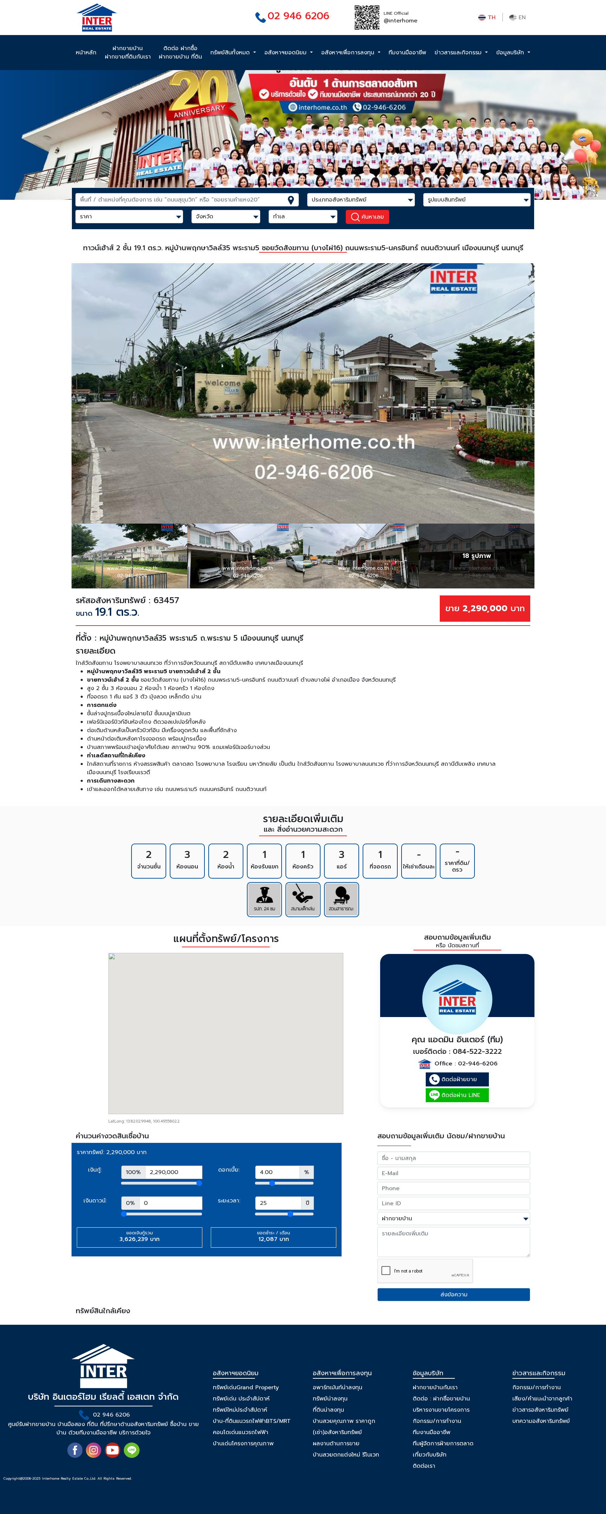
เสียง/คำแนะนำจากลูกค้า (542, 1398)
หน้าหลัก (86, 52)
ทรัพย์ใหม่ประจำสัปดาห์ (240, 1410)
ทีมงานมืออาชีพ (407, 52)
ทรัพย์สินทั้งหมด (231, 52)
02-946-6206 (478, 1063)
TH (491, 17)
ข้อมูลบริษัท (511, 52)
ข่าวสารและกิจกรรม (459, 52)
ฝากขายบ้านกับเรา (435, 1387)
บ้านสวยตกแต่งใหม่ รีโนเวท (346, 1455)
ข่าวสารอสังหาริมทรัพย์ (540, 1410)
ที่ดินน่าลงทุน (328, 1410)
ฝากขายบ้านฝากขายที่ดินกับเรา (128, 52)
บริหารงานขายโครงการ (441, 1410)
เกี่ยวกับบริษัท (429, 1455)
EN (521, 17)
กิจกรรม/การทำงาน (437, 1421)
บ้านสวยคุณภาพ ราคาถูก (344, 1421)
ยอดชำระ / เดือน (273, 1236)
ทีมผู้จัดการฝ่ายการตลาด (443, 1443)
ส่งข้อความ (453, 1294)
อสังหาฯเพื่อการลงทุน (348, 52)
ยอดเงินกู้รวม (140, 1236)
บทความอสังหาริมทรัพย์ (541, 1421)
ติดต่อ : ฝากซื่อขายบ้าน (441, 1398)
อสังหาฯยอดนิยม (286, 52)
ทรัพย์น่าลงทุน (330, 1398)
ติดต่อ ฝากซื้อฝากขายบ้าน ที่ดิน (180, 52)
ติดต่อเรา (424, 1466)
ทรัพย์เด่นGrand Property (246, 1387)
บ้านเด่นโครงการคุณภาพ (243, 1443)
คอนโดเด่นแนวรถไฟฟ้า (240, 1432)
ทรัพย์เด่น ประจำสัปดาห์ (241, 1398)
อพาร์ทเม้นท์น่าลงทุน (337, 1387)
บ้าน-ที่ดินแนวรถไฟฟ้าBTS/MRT (252, 1421)
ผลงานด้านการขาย (336, 1443)
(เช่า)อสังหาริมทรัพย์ (337, 1432)
